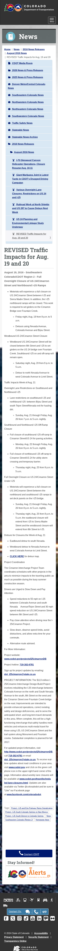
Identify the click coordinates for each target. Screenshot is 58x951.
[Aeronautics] (31, 900)
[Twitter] (12, 918)
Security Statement (38, 937)
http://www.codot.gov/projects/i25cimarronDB (28, 752)
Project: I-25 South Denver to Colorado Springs (24, 816)
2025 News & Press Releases (27, 77)
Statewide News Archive (25, 137)
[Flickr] (52, 918)
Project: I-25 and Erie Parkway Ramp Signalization (32, 808)
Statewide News (20, 130)
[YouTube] (32, 918)
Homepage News (42, 820)
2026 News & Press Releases (27, 70)
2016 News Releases (34, 49)
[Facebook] (6, 918)
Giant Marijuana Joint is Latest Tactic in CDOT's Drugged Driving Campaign (30, 179)
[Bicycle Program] (18, 900)
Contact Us (15, 911)
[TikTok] (26, 918)
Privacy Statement (14, 937)
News (17, 49)
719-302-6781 (27, 664)
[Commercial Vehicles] (5, 905)
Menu (53, 20)
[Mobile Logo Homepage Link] (29, 8)
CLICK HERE (17, 556)
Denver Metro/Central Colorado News (26, 86)
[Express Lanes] (8, 900)
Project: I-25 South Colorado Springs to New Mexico (26, 812)
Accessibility (41, 933)
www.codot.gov (17, 767)
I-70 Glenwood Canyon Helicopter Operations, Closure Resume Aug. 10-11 (28, 164)
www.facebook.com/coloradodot (24, 794)
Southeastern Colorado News (28, 95)
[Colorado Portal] (26, 947)
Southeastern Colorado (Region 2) (19, 820)
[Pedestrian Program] (52, 900)
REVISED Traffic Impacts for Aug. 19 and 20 (29, 236)
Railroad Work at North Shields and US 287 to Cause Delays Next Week (30, 208)
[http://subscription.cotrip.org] (29, 872)
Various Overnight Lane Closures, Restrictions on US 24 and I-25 (29, 194)
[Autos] (45, 900)
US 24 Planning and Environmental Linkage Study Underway (28, 223)
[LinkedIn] (39, 918)
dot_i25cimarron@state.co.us (20, 674)
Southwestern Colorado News (28, 116)
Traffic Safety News (22, 123)
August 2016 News (17, 53)
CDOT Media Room (22, 63)
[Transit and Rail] (25, 900)
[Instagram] (19, 918)
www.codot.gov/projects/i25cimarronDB (25, 659)
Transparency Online (15, 941)
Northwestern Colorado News (28, 102)
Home (7, 49)
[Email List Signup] (46, 918)
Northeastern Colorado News (27, 109)
